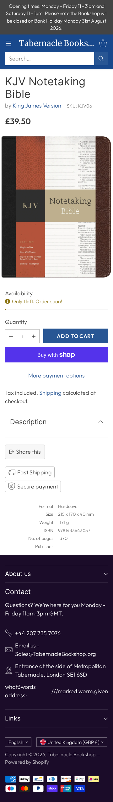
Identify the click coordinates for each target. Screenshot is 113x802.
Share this (28, 451)
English (15, 742)
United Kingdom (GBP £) (73, 742)
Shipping (50, 392)
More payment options (56, 375)
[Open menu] (8, 43)
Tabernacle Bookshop (71, 754)
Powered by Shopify (27, 762)
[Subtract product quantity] (11, 336)
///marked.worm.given (79, 691)
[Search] (101, 58)
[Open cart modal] (102, 43)
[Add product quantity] (33, 336)
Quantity (16, 321)
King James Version (37, 105)
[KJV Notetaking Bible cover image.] (56, 207)
